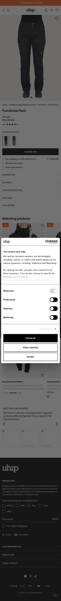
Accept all (30, 338)
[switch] (54, 299)
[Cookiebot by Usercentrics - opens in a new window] (45, 242)
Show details (45, 329)
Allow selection (30, 347)
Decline (30, 357)
